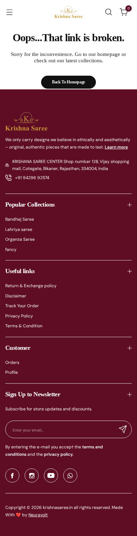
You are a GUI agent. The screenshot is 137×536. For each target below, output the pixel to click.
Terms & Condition (24, 326)
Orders (12, 362)
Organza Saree (20, 239)
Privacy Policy (19, 316)
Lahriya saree (18, 229)
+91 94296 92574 (32, 178)
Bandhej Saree (19, 219)
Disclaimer (15, 296)
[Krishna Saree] (68, 12)
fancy (11, 249)
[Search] (108, 12)
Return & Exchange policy (31, 286)
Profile (11, 372)
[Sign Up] (123, 429)
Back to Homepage (68, 82)
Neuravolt (38, 515)
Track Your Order (22, 306)
